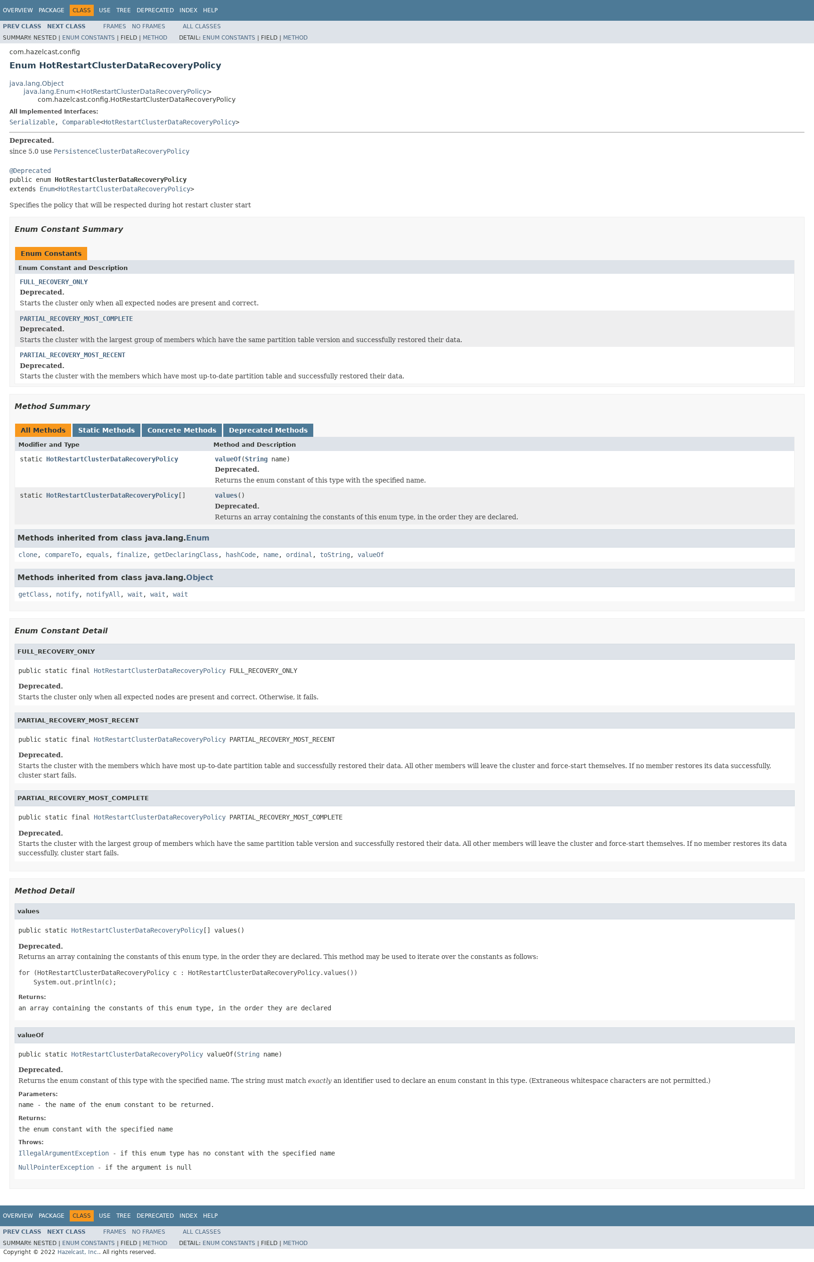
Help (210, 10)
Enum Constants (88, 37)
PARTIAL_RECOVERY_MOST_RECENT (72, 355)
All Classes (202, 26)
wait (135, 594)
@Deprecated (30, 170)
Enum (47, 189)
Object (199, 577)
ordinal (299, 554)
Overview (18, 10)
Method (155, 37)
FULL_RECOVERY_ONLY (54, 282)
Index (188, 10)
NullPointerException (56, 1167)
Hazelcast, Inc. (78, 1252)
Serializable (32, 122)
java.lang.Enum (49, 91)
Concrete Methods (181, 430)
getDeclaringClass (186, 554)
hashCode (241, 554)
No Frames (148, 26)
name (270, 554)
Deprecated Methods (268, 430)
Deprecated (155, 10)
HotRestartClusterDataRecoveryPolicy (143, 91)
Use (105, 10)
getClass (33, 594)
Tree (123, 10)
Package (52, 10)
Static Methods (106, 430)
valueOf (228, 459)
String (256, 459)
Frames (114, 26)
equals (97, 554)
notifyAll (103, 594)
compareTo (62, 554)
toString (335, 554)
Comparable (81, 122)
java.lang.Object (36, 83)
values (226, 495)
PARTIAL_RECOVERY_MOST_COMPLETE (76, 318)
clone (27, 554)
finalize (131, 554)
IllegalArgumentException (63, 1153)
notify (67, 594)
